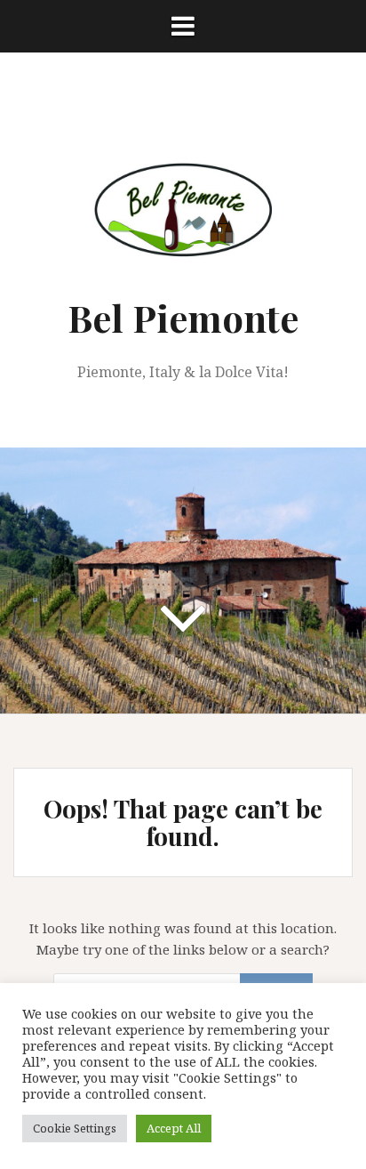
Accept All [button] (174, 1128)
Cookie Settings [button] (74, 1128)
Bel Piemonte (183, 318)
